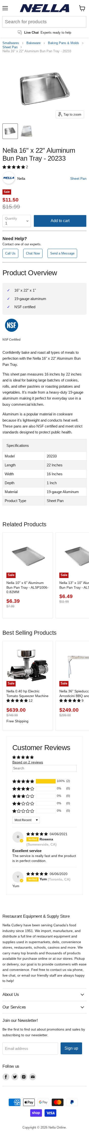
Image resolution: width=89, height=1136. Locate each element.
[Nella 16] (10, 131)
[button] (14, 167)
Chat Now (33, 253)
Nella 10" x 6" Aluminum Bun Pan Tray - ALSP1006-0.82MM (27, 587)
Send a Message (62, 253)
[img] (37, 834)
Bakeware (33, 43)
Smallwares (10, 43)
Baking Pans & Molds (63, 43)
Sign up (71, 1048)
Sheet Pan (10, 47)
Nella (21, 178)
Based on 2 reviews (27, 762)
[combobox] (44, 21)
